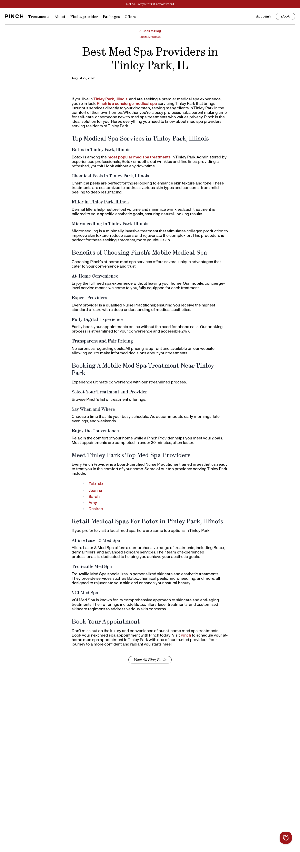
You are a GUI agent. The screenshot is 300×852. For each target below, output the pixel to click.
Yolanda (96, 483)
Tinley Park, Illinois (110, 99)
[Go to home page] (14, 16)
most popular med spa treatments (139, 157)
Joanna (95, 490)
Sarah (94, 496)
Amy (93, 502)
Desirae (96, 508)
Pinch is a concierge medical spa (127, 103)
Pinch (186, 635)
